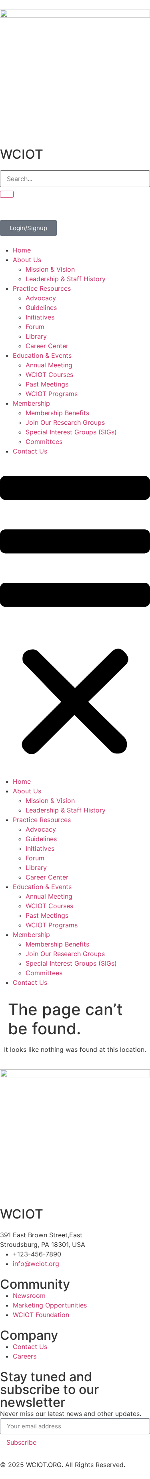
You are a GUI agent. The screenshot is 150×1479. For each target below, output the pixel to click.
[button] (75, 616)
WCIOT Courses (49, 375)
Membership (31, 403)
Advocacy (41, 298)
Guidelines (41, 308)
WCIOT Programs (52, 394)
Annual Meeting (49, 365)
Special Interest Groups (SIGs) (71, 432)
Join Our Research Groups (65, 422)
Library (36, 336)
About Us (27, 260)
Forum (35, 327)
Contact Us (30, 451)
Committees (44, 442)
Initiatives (40, 317)
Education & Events (42, 355)
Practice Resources (42, 288)
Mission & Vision (50, 269)
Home (22, 250)
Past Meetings (47, 384)
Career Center (47, 346)
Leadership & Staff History (66, 279)
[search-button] (7, 194)
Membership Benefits (57, 413)
